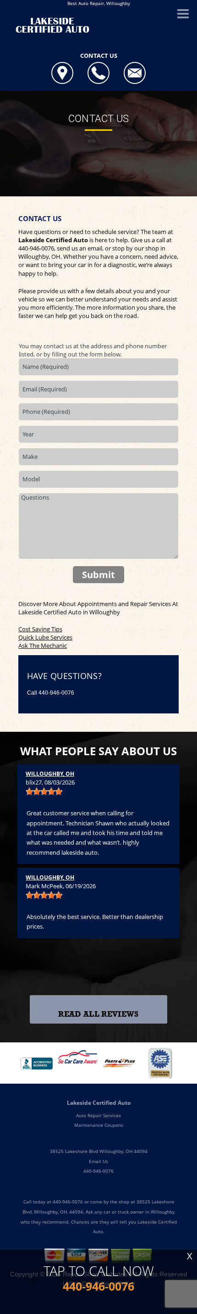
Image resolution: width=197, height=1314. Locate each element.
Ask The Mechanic (42, 645)
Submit (98, 574)
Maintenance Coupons (98, 1125)
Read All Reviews (98, 1014)
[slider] (44, 791)
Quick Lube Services (45, 637)
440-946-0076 (36, 248)
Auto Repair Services (98, 1115)
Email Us (98, 1161)
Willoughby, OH (50, 774)
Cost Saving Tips (40, 629)
